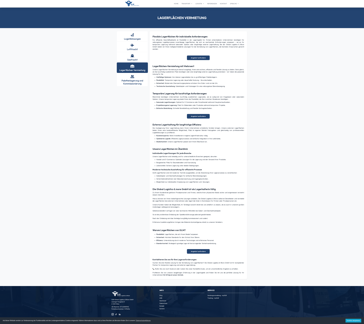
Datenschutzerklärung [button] (143, 320)
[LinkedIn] (119, 314)
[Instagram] (112, 314)
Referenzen (212, 4)
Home (176, 4)
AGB (161, 298)
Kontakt (223, 4)
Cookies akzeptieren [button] (353, 320)
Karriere (162, 308)
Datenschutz (163, 303)
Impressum (163, 301)
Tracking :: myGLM (213, 298)
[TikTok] (116, 314)
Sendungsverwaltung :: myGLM (217, 295)
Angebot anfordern (198, 58)
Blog (161, 295)
